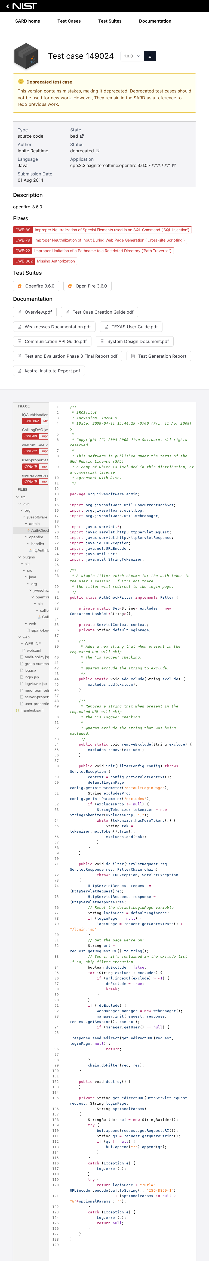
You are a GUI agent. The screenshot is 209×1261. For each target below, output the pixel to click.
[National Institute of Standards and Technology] (20, 7)
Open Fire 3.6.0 (91, 286)
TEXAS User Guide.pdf (135, 326)
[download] (150, 56)
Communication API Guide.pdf (56, 341)
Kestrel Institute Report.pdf (52, 370)
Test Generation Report (162, 356)
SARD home (27, 21)
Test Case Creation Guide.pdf (103, 312)
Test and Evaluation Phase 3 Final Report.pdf (71, 356)
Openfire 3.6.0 (39, 286)
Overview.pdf (38, 312)
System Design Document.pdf (138, 341)
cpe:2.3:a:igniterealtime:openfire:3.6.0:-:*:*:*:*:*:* (120, 165)
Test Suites (110, 21)
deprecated (82, 150)
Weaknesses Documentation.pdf (58, 326)
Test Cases (69, 21)
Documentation (155, 21)
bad (74, 136)
